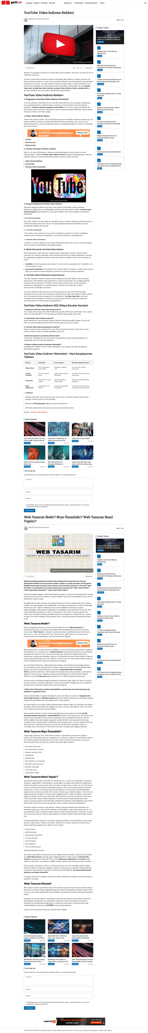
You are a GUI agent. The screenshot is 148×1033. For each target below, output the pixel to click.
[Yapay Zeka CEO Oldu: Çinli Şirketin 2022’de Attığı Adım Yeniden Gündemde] (82, 456)
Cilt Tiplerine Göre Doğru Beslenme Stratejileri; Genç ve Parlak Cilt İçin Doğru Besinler (109, 166)
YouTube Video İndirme (38, 412)
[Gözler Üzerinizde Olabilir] (82, 433)
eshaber (100, 1030)
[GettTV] (12, 3)
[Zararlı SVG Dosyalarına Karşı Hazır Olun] (34, 456)
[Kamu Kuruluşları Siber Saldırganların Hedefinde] (82, 930)
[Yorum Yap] (73, 68)
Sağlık (100, 56)
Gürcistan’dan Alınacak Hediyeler (109, 152)
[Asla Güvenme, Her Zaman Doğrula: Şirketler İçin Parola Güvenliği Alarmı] (34, 930)
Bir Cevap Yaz (30, 471)
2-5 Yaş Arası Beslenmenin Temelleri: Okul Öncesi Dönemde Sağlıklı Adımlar (108, 124)
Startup (100, 70)
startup (90, 1030)
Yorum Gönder (29, 510)
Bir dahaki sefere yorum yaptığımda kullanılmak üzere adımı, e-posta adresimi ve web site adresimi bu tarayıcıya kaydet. (58, 505)
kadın (105, 1030)
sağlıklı (95, 1030)
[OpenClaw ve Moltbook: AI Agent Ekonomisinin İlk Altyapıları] (58, 433)
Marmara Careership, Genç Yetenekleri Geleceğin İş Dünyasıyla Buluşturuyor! (110, 67)
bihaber (85, 1030)
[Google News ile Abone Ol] (30, 68)
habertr (110, 1030)
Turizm (100, 154)
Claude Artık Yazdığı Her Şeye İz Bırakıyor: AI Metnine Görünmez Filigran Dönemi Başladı (108, 39)
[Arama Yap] (145, 2)
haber (54, 1030)
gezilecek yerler (68, 1030)
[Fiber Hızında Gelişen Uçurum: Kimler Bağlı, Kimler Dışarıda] (34, 433)
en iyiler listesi (78, 1030)
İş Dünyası (101, 42)
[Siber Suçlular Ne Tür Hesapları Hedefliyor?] (58, 456)
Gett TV (31, 19)
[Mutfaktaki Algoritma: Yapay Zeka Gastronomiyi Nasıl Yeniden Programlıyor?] (34, 954)
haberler (59, 1030)
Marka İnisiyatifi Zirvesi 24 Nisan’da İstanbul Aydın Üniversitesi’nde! (107, 138)
